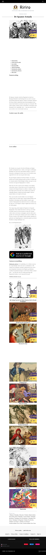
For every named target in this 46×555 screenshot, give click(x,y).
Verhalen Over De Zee (29, 520)
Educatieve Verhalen (23, 515)
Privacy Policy (14, 534)
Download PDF (15, 65)
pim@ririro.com (27, 530)
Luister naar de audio (16, 62)
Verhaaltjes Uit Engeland (17, 520)
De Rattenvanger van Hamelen (23, 488)
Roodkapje (23, 445)
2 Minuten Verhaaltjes (14, 515)
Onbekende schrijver (13, 264)
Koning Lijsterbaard (23, 424)
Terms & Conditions (24, 534)
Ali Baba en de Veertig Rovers (23, 322)
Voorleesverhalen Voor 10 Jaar (15, 523)
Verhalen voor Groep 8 (25, 521)
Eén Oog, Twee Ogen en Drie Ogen (23, 467)
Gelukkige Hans (23, 382)
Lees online (14, 64)
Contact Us (32, 534)
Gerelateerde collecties (17, 70)
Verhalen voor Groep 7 (14, 521)
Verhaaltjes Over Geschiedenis (21, 518)
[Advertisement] (23, 50)
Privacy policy (18, 530)
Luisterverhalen (26, 516)
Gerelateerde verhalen (16, 69)
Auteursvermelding (16, 67)
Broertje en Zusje (23, 343)
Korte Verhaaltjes (19, 516)
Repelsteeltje (23, 509)
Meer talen (14, 72)
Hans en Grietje (23, 403)
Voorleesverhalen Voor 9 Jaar (29, 523)
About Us (7, 534)
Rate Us (39, 534)
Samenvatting (14, 60)
